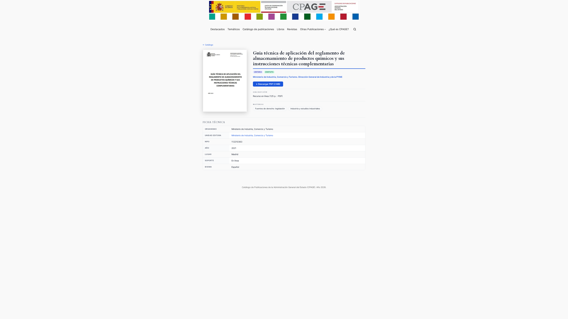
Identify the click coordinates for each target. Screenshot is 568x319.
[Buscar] (355, 29)
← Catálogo (208, 45)
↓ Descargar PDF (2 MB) (268, 84)
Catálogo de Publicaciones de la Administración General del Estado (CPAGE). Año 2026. (284, 187)
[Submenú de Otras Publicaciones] (325, 29)
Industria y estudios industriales (305, 109)
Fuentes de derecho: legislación (270, 109)
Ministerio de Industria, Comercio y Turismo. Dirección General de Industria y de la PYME (297, 77)
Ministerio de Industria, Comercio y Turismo (252, 135)
